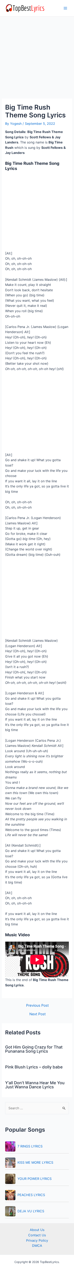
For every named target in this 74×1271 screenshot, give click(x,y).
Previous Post (37, 1005)
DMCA (37, 1245)
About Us (37, 1230)
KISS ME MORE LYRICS (35, 1162)
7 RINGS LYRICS (30, 1146)
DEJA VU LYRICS (30, 1211)
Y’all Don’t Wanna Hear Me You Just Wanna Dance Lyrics (35, 1084)
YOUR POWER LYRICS (34, 1179)
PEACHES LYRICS (31, 1195)
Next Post (37, 1014)
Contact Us (37, 1235)
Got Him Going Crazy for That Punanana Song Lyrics (33, 1049)
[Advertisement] (37, 60)
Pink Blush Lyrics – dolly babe (34, 1067)
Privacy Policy (37, 1240)
